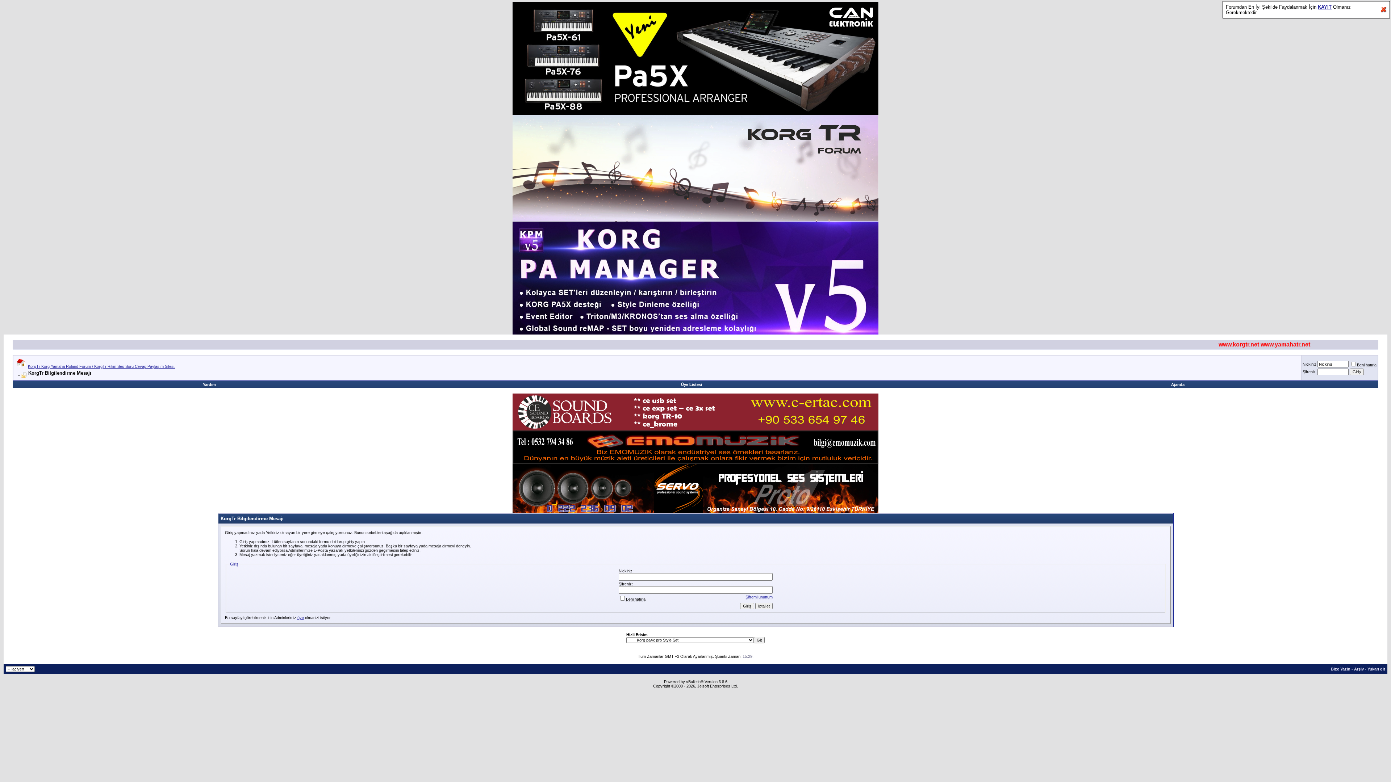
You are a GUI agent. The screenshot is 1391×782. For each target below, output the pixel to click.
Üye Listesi (691, 384)
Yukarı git (1376, 669)
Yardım (209, 384)
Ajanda (1178, 384)
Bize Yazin (1340, 669)
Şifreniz (1309, 372)
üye (300, 617)
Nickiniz (1309, 364)
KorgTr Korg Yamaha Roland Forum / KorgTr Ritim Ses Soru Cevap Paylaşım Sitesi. (101, 366)
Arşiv (1359, 669)
